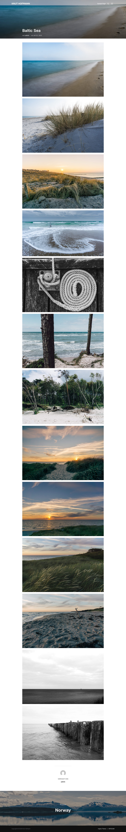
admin (27, 35)
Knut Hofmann (21, 3)
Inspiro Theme (102, 828)
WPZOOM (111, 828)
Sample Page (101, 4)
